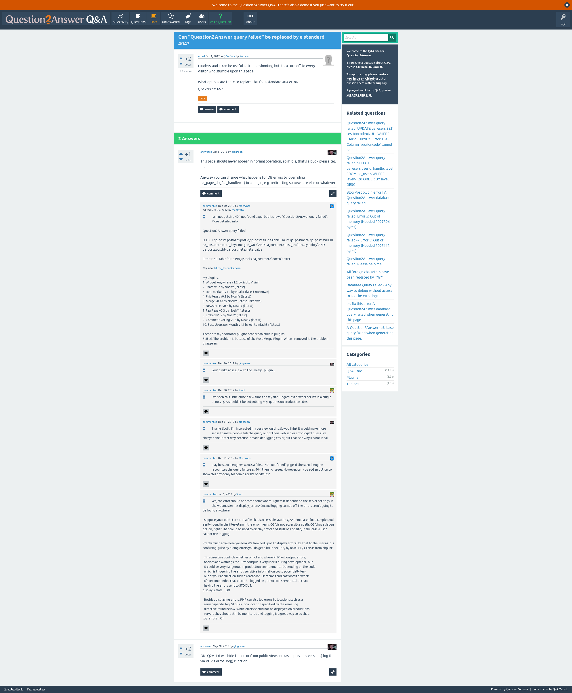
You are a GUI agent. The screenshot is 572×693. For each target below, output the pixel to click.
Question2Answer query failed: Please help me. (366, 261)
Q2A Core (229, 56)
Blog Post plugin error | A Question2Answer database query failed (368, 197)
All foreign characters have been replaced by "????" (368, 274)
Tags (188, 22)
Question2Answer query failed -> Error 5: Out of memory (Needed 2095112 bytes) (368, 243)
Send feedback (13, 689)
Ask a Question (220, 22)
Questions (138, 22)
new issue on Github (361, 78)
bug (379, 83)
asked (201, 56)
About (250, 22)
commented (210, 205)
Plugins (352, 377)
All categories (357, 364)
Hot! (154, 22)
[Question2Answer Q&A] (56, 18)
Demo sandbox (36, 689)
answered (206, 151)
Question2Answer (359, 55)
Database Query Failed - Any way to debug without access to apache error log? (369, 290)
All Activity (120, 22)
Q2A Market (560, 689)
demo (304, 5)
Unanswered (171, 22)
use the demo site (359, 94)
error (202, 98)
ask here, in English (369, 67)
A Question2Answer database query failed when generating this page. (370, 332)
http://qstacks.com (227, 268)
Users (202, 22)
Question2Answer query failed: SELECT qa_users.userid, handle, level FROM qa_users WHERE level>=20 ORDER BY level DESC (370, 171)
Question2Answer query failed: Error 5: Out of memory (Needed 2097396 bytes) (368, 219)
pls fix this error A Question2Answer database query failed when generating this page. (370, 312)
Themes (353, 384)
